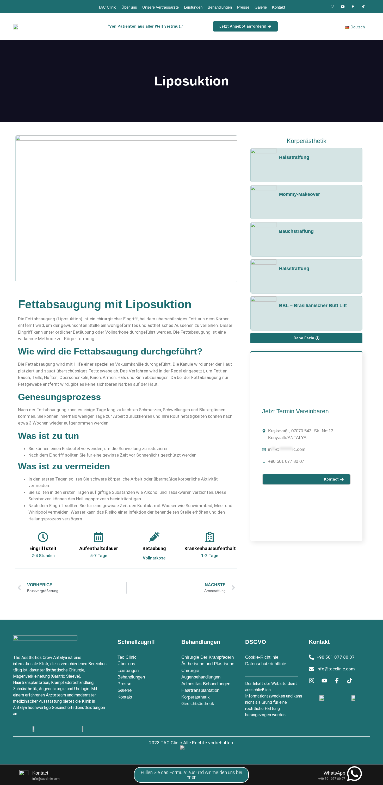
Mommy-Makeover (299, 194)
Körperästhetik (306, 140)
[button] (306, 338)
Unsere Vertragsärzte (160, 7)
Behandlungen (220, 7)
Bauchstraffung (296, 231)
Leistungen (193, 7)
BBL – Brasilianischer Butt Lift (313, 305)
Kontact (40, 773)
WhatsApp (334, 773)
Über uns (129, 7)
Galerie (261, 7)
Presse (243, 7)
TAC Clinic (107, 7)
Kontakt (278, 7)
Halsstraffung (294, 157)
